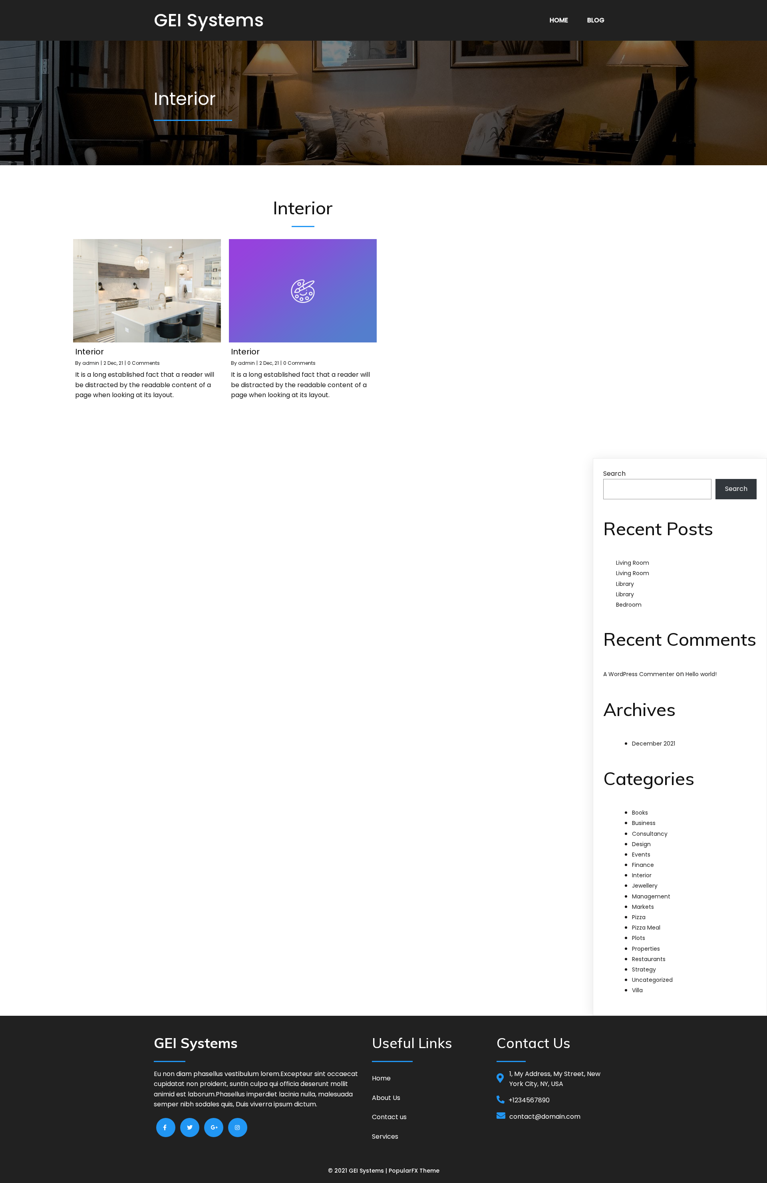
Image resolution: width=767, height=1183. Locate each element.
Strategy (644, 969)
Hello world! (701, 674)
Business (644, 823)
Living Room (632, 563)
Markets (643, 907)
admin (90, 363)
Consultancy (650, 834)
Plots (638, 938)
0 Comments (143, 363)
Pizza (639, 917)
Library (625, 584)
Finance (643, 865)
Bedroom (629, 605)
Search (614, 473)
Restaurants (649, 959)
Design (641, 844)
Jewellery (645, 886)
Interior (642, 875)
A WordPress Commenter (638, 674)
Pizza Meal (646, 928)
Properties (646, 949)
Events (641, 855)
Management (651, 896)
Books (640, 813)
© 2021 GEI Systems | (358, 1171)
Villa (637, 990)
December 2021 (653, 744)
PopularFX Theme (414, 1171)
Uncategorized (652, 980)
